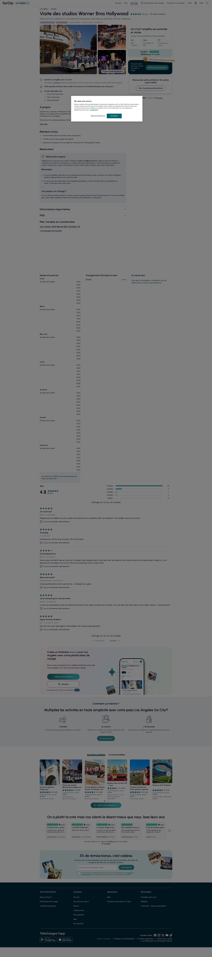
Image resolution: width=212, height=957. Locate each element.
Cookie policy (94, 110)
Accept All (114, 116)
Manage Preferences (98, 115)
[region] (107, 109)
